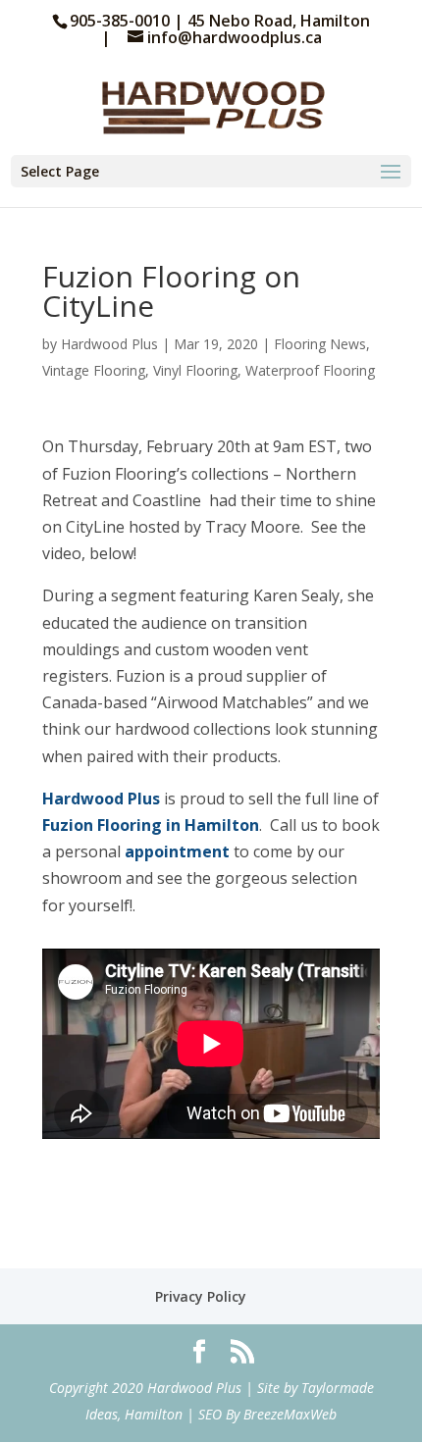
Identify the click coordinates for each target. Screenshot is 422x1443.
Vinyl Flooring (195, 370)
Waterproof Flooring (310, 370)
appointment (177, 851)
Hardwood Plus (109, 344)
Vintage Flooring (93, 370)
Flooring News (320, 344)
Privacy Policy (200, 1296)
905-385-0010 (122, 20)
